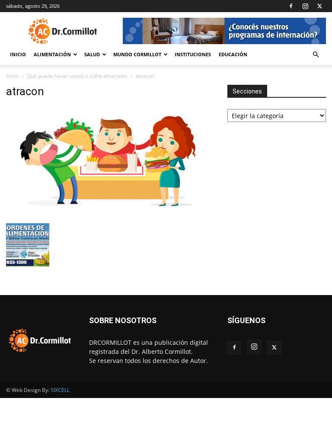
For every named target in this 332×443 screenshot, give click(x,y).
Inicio (18, 54)
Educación (233, 54)
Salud (92, 54)
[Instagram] (305, 6)
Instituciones (193, 54)
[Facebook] (290, 6)
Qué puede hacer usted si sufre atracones (77, 76)
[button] (315, 55)
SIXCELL (60, 390)
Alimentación (52, 54)
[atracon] (110, 214)
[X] (319, 6)
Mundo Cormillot (137, 54)
